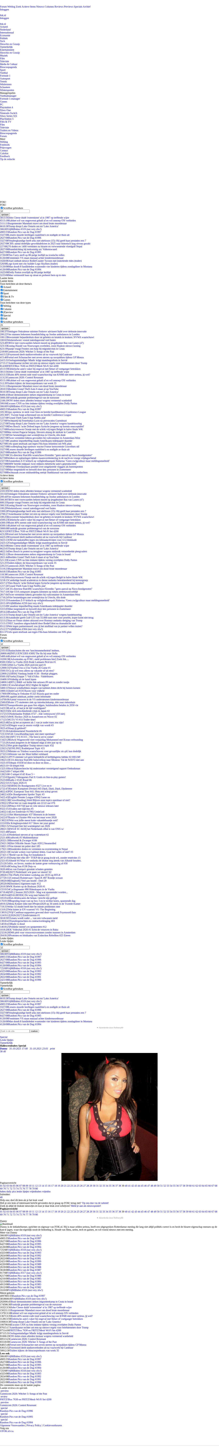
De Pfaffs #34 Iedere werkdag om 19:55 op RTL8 (30, 875)
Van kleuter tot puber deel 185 (20, 846)
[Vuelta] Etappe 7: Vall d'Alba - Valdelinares (26, 676)
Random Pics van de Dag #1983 (24, 1284)
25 (78, 1185)
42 (132, 1185)
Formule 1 (5, 75)
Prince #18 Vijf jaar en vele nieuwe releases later (29, 806)
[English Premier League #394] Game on (25, 797)
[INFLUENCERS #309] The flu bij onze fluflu (29, 653)
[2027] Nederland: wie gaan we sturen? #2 (25, 872)
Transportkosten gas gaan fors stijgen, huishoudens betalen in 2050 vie (39, 705)
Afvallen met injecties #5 (17, 808)
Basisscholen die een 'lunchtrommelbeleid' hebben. (30, 650)
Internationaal (7, 32)
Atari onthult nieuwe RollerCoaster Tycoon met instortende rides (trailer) (41, 260)
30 (94, 1185)
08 (23, 1185)
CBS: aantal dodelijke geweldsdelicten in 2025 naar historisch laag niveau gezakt (45, 243)
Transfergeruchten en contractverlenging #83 (27, 921)
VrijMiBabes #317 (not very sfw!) (24, 1272)
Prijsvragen (5, 147)
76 (23, 1188)
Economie (5, 35)
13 (39, 1185)
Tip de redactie (7, 159)
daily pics (11, 1191)
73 (14, 1188)
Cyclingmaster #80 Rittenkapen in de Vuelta (27, 889)
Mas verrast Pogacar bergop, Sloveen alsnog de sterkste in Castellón (38, 432)
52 (164, 1185)
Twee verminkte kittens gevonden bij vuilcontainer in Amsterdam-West (40, 438)
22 (68, 1185)
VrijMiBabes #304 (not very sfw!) (21, 629)
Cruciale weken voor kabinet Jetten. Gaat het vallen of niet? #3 (36, 852)
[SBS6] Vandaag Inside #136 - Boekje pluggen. (29, 673)
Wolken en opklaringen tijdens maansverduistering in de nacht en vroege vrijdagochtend (48, 458)
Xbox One (5, 110)
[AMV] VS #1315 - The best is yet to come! (26, 736)
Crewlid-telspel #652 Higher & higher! (24, 685)
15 (46, 1185)
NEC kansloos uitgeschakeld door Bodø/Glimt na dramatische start (38, 623)
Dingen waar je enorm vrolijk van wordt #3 (27, 725)
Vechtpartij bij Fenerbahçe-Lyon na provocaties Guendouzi (33, 420)
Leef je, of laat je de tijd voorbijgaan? (23, 708)
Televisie (4, 61)
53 (168, 1185)
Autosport (5, 78)
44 (139, 1185)
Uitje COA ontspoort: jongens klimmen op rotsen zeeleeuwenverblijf (39, 591)
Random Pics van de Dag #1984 (24, 1281)
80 (36, 1188)
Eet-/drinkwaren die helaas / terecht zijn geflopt (28, 898)
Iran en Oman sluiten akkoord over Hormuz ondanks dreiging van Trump (41, 620)
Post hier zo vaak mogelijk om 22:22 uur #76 (27, 803)
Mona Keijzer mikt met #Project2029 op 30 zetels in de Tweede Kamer (40, 903)
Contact (4, 150)
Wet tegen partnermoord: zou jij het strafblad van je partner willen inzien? (41, 626)
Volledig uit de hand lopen (18, 679)
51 (161, 1185)
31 (97, 1185)
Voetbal (4, 72)
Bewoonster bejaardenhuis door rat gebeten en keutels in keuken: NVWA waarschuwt (47, 337)
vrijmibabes (35, 1191)
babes (3, 1191)
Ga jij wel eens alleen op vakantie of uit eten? (27, 670)
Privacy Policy (33, 1425)
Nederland (5, 29)
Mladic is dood (12, 924)
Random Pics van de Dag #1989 (24, 1264)
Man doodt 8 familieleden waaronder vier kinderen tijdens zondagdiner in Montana (46, 266)
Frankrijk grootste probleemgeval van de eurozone (29, 397)
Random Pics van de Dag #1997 (20, 232)
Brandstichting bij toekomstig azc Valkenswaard (28, 249)
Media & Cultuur (8, 64)
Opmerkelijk (6, 47)
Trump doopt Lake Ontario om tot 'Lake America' (29, 226)
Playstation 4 (6, 107)
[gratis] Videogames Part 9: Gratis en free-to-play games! (33, 777)
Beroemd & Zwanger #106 (18, 840)
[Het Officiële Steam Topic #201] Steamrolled (28, 843)
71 (7, 1188)
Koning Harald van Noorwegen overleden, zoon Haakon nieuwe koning (40, 345)
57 (180, 1185)
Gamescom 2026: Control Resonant (21, 377)
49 (155, 1185)
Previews (68, 6)
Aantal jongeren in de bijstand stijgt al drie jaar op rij (30, 742)
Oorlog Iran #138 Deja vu (18, 866)
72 (11, 1188)
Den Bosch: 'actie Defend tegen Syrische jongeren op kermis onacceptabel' (42, 426)
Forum (3, 6)
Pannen (8, 831)
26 (81, 1185)
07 (20, 1185)
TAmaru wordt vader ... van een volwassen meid (29, 918)
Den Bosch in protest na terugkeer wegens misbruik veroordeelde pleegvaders (43, 551)
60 (190, 1185)
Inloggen (4, 9)
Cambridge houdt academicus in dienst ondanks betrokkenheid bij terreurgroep (44, 580)
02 (4, 1185)
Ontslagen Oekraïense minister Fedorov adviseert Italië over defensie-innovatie (43, 331)
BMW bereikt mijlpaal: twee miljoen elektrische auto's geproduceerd (38, 463)
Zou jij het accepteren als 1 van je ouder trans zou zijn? (32, 722)
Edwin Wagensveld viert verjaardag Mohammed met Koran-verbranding (41, 739)
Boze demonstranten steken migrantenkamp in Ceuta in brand (35, 394)
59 (187, 1185)
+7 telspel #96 (12, 771)
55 (174, 1185)
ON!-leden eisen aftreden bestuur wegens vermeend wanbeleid (36, 400)
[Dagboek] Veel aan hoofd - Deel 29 (23, 880)
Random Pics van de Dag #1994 (20, 269)
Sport (2, 70)
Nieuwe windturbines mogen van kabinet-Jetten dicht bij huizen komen (40, 688)
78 (30, 1188)
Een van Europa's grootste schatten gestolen (26, 869)
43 (136, 1185)
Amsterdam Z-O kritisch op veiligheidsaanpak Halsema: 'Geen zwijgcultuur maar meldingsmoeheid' (55, 461)
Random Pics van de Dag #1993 (20, 971)
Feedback (5, 156)
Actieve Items (29, 6)
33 (103, 1185)
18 (55, 1185)
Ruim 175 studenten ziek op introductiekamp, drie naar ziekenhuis (37, 702)
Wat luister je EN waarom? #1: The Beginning (27, 909)
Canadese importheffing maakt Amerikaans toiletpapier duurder (36, 440)
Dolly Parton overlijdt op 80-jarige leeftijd (25, 272)
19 (59, 1185)
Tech (2, 41)
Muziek (4, 55)
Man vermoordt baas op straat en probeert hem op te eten (33, 275)
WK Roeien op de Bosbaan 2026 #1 (22, 886)
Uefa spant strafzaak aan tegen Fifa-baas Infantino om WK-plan (36, 443)
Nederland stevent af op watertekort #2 (24, 834)
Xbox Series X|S (8, 116)
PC (1, 104)
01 (1, 1185)
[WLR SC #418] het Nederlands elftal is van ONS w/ (32, 829)
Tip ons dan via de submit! (95, 1203)
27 (84, 1185)
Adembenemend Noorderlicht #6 (21, 731)
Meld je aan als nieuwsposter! (86, 1206)
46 (145, 1185)
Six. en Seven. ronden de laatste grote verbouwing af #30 (33, 863)
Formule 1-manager (10, 98)
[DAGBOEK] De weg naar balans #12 (24, 895)
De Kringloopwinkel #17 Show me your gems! (27, 823)
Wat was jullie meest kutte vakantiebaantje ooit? (29, 820)
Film (2, 58)
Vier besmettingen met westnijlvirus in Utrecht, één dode (33, 435)
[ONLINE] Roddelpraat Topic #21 (22, 748)
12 (36, 1185)
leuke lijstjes (23, 1191)
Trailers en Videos (9, 130)
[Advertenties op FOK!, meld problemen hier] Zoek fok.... (34, 659)
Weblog (11, 6)
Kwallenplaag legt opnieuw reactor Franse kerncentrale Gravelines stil (39, 446)
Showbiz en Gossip (10, 44)
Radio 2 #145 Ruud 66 (16, 780)
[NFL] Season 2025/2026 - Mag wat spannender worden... (34, 892)
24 (75, 1185)
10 (30, 1185)
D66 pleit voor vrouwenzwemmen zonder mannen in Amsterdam (37, 932)
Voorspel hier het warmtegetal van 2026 (25, 826)
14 (43, 1185)
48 (152, 1185)
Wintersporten (7, 90)
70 (4, 1188)
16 (49, 1185)
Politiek (4, 38)
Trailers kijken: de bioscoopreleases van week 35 (28, 383)
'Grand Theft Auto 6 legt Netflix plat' (23, 417)
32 (100, 1185)
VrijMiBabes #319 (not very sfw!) (21, 229)
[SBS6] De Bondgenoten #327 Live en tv (26, 785)
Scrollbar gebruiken (13, 208)
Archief (86, 6)
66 (209, 1185)
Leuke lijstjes (6, 1040)
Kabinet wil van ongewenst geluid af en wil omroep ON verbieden (38, 220)
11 (33, 1185)
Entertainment (7, 49)
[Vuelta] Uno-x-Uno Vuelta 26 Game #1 (25, 667)
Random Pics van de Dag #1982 (24, 1287)
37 (116, 1185)
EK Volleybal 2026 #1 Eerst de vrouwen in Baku (29, 929)
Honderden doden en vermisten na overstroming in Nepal (34, 849)
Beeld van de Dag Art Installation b (22, 854)
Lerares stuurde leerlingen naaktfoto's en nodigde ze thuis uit (34, 235)
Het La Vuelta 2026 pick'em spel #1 (23, 665)
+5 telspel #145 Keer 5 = (17, 774)
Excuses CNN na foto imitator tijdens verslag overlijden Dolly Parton (38, 403)
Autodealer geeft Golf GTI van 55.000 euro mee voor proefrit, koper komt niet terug (46, 617)
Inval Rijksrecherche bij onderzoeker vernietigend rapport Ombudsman (40, 768)
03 (7, 1185)
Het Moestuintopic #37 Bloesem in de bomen (27, 814)
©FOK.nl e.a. (7, 1431)
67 (212, 1185)
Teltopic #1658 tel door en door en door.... (25, 762)
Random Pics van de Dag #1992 (20, 974)
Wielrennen (6, 84)
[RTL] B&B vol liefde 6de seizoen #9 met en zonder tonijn (34, 682)
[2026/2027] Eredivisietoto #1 (20, 915)
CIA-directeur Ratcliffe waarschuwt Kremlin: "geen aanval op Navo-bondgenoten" (46, 455)
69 (1, 1188)
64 (203, 1185)
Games (3, 101)
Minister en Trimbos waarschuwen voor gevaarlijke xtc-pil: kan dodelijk (40, 751)
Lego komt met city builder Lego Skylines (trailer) (29, 263)
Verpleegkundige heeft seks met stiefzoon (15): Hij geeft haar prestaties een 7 (43, 240)
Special (7, 315)
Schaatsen (5, 87)
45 (142, 1185)
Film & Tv (8, 296)
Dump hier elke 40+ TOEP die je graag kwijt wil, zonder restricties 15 (40, 857)
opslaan (4, 214)
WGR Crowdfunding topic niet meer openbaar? (27, 734)
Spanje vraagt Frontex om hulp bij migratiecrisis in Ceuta (32, 348)
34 (107, 1185)
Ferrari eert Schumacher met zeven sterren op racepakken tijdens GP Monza (42, 357)
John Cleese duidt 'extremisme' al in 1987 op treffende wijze (34, 217)
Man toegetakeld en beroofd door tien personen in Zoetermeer (35, 469)
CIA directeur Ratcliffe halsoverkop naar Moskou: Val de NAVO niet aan (42, 760)
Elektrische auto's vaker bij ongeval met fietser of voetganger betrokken (40, 369)
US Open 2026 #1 (13, 783)
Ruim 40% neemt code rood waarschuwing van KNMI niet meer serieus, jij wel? (45, 374)
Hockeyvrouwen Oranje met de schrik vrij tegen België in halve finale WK (41, 429)
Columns (49, 6)
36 (113, 1185)
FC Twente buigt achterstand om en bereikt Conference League (35, 415)
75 (20, 1188)
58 (184, 1185)
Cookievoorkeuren (52, 1425)
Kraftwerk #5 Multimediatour (19, 837)
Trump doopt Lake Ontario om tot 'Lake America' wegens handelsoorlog (41, 423)
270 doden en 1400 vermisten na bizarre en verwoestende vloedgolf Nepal (41, 246)
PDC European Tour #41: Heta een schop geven (28, 791)
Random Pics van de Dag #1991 (20, 977)
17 (52, 1185)
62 (196, 1185)
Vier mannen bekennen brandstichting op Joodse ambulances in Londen (40, 334)
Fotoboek (5, 144)
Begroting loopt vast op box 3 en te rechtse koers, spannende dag (37, 900)
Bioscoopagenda (8, 67)
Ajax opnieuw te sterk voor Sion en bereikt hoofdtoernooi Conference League (43, 412)
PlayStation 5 (6, 118)
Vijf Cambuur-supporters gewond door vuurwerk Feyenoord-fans (38, 912)
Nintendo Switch (8, 113)
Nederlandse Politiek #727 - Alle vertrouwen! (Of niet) (32, 713)
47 (148, 1185)
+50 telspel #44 (12, 765)
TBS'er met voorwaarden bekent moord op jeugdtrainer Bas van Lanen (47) (42, 343)
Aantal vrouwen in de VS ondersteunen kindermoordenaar (34, 699)
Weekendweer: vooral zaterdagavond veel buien (28, 340)
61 (193, 1185)
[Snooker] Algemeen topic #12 (20, 883)
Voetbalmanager (8, 95)
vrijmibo (46, 1191)
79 (33, 1188)
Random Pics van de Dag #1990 (20, 979)
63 (200, 1185)
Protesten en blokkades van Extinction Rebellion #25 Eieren (35, 935)
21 (65, 1185)
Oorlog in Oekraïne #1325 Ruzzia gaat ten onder (29, 693)
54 (171, 1185)
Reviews (59, 6)
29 (91, 1185)
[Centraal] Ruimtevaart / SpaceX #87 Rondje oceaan (31, 877)
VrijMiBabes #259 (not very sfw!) (21, 603)
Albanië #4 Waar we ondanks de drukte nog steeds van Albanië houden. (40, 860)
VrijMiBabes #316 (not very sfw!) (25, 1290)
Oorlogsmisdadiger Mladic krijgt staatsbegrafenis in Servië (33, 360)
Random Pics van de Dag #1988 (24, 1267)
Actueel (4, 26)
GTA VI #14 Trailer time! (18, 719)
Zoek (18, 6)
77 (27, 1188)
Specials (78, 6)
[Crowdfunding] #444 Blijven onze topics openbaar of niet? (35, 800)
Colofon (4, 153)
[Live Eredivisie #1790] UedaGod (22, 811)
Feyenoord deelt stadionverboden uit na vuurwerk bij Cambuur (36, 354)
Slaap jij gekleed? (13, 728)
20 (62, 1185)
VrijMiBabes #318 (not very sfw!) (21, 968)
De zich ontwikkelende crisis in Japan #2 (25, 711)
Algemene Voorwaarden (12, 1425)
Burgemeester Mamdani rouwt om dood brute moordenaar (33, 223)
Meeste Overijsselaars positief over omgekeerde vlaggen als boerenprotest (41, 466)
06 (17, 1185)
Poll (5, 318)
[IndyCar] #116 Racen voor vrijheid (22, 690)
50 (158, 1185)
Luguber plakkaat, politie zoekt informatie (25, 696)
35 (110, 1185)
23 (71, 1185)
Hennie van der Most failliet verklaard (24, 754)
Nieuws (40, 6)
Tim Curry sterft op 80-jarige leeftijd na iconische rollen (32, 255)
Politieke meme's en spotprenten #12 (23, 926)
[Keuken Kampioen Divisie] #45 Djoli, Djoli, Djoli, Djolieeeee (36, 788)
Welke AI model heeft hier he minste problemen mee (30, 906)
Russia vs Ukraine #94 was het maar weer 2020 (28, 817)
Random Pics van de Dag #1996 (20, 237)
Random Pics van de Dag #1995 (20, 252)
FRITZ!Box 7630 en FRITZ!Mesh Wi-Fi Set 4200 (29, 366)
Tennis (3, 81)
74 (17, 1188)
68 (216, 1185)
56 (177, 1185)
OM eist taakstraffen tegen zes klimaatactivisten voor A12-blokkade (38, 540)
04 (11, 1185)
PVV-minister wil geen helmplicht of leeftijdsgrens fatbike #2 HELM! (40, 757)
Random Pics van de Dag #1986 (24, 1275)
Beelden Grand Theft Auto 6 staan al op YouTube (29, 389)
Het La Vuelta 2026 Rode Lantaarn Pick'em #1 (28, 662)
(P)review (8, 312)
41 (129, 1185)
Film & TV (5, 121)
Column (7, 309)
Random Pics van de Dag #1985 (24, 1278)
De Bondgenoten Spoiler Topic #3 (22, 794)
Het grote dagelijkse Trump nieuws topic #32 (27, 745)
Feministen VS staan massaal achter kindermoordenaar (31, 258)
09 (27, 1185)
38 (119, 1185)
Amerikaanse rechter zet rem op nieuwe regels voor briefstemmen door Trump (43, 363)
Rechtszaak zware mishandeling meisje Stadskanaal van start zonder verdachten (44, 472)
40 (126, 1185)
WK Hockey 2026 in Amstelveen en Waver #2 (28, 716)
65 (206, 1185)
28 (87, 1185)
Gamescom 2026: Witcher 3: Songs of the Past (27, 351)
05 (14, 1185)
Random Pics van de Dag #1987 (24, 1270)
